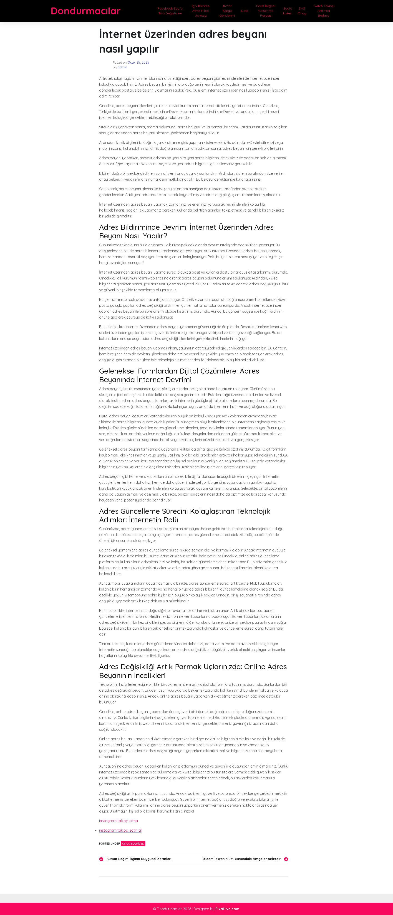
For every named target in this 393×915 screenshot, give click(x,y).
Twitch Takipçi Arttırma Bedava (323, 10)
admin (122, 67)
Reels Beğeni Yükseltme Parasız (265, 10)
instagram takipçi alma (118, 820)
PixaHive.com (227, 909)
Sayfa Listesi (287, 10)
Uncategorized (133, 843)
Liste (244, 11)
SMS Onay (302, 10)
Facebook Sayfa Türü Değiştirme (170, 10)
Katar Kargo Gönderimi (227, 10)
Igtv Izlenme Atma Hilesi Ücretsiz (200, 10)
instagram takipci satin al (120, 830)
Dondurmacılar (86, 11)
